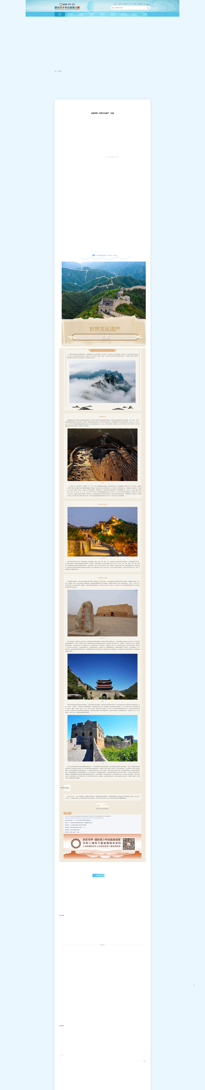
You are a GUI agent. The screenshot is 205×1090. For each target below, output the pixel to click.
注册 (147, 4)
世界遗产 (135, 4)
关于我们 (145, 14)
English (115, 4)
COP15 (130, 4)
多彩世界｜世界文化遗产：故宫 (72, 832)
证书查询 (113, 14)
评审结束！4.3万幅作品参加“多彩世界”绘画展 (75, 825)
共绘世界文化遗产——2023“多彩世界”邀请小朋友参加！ (78, 820)
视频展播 (91, 14)
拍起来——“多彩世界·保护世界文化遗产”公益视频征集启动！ (79, 822)
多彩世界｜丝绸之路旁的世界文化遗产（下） (75, 827)
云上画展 (81, 14)
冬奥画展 (125, 4)
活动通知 (60, 71)
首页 (59, 14)
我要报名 (102, 14)
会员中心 (134, 14)
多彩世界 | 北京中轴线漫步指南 (72, 829)
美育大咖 (124, 14)
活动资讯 (70, 14)
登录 (144, 4)
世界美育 (140, 4)
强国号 (120, 4)
